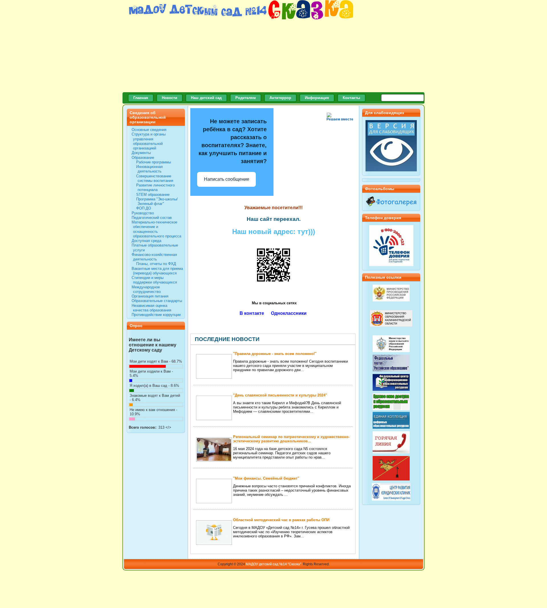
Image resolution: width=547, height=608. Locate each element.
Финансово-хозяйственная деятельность (154, 256)
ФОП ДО (143, 208)
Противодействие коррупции (156, 315)
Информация (317, 98)
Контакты (351, 98)
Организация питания (150, 296)
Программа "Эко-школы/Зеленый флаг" (157, 201)
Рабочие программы (153, 162)
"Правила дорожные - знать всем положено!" (275, 354)
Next (351, 339)
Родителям (245, 98)
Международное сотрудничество (146, 289)
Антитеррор (280, 98)
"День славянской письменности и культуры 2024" (280, 395)
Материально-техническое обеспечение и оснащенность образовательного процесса (156, 229)
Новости (169, 98)
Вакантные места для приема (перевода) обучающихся (157, 270)
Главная (140, 98)
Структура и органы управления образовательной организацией (149, 141)
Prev (347, 339)
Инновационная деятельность (149, 169)
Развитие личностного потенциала (155, 187)
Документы (141, 153)
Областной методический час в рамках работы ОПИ (281, 520)
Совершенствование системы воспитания (154, 178)
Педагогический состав (152, 217)
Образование (143, 157)
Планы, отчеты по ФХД (156, 264)
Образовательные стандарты (157, 301)
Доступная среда (146, 241)
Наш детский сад (206, 98)
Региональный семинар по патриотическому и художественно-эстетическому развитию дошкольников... (291, 439)
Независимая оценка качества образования (151, 307)
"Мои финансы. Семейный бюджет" (266, 478)
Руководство (143, 213)
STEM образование (153, 194)
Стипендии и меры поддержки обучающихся (154, 280)
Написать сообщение (226, 179)
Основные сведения (149, 130)
